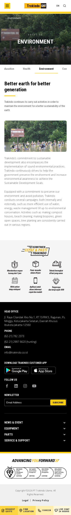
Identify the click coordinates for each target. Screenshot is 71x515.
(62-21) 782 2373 (14, 336)
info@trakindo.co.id (16, 352)
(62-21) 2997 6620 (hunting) (20, 341)
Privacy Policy (41, 500)
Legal (25, 500)
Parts (8, 434)
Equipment (11, 428)
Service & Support (17, 440)
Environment (46, 68)
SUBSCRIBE (58, 402)
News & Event (13, 422)
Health (26, 68)
